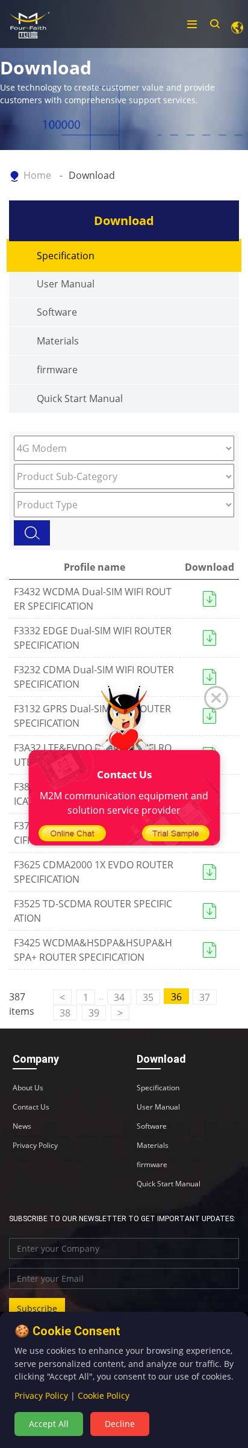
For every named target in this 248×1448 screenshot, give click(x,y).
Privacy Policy (35, 1145)
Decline (120, 1423)
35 (148, 997)
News (22, 1126)
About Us (28, 1088)
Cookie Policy (103, 1395)
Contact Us (31, 1107)
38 (65, 1013)
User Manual (66, 283)
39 (93, 1013)
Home (37, 175)
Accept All (49, 1423)
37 (204, 997)
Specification (66, 255)
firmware (57, 369)
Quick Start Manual (80, 398)
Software (57, 312)
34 (119, 997)
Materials (58, 340)
